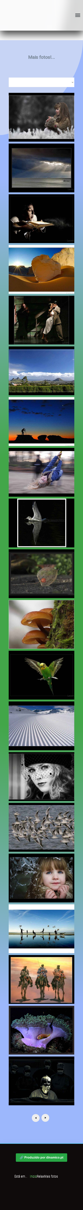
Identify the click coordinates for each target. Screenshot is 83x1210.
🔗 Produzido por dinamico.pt (41, 1157)
